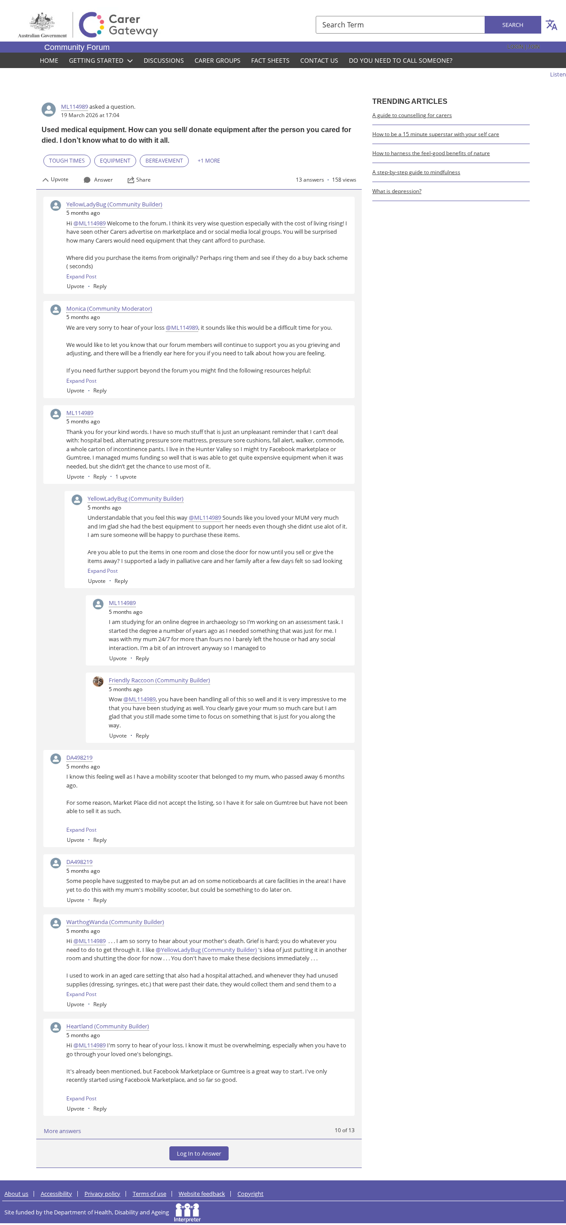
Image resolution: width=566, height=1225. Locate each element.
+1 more (209, 160)
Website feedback (202, 1194)
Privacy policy (102, 1194)
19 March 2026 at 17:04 (90, 115)
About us (16, 1194)
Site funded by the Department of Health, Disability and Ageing (89, 1212)
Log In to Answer (199, 1153)
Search (513, 25)
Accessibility (56, 1194)
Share (143, 179)
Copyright (250, 1194)
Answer (103, 179)
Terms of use (149, 1194)
